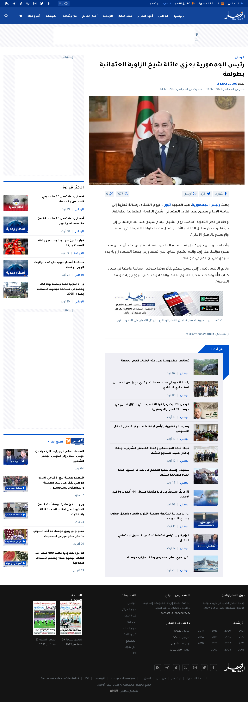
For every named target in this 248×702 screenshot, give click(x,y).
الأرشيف (100, 678)
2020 (227, 631)
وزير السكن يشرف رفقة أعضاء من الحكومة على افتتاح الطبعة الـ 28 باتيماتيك (61, 509)
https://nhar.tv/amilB (199, 334)
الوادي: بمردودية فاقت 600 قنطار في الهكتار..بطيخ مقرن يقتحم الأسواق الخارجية (59, 558)
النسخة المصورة (197, 678)
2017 (242, 637)
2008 (227, 650)
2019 (214, 631)
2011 (214, 643)
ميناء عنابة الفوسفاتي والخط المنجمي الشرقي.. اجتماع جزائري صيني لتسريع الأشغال (152, 451)
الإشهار (176, 678)
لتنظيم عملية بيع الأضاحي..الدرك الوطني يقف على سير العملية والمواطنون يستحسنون (61, 483)
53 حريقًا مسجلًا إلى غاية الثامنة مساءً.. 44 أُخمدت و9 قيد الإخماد (150, 495)
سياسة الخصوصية (123, 678)
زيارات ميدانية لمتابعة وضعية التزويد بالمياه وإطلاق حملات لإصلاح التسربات (149, 517)
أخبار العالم (89, 16)
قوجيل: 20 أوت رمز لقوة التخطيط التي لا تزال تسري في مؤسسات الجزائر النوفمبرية (152, 407)
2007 (214, 650)
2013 (242, 643)
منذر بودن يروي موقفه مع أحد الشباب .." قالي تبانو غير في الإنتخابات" (58, 534)
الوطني (163, 16)
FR (20, 16)
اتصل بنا (145, 678)
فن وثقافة (70, 16)
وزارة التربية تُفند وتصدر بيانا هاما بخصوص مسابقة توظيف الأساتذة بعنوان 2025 (60, 289)
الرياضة (108, 16)
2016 (228, 637)
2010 (201, 643)
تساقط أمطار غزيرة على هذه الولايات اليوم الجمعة (59, 265)
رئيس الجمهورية (206, 205)
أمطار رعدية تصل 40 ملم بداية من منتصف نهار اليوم (61, 221)
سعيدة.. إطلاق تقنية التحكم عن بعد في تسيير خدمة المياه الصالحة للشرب (153, 473)
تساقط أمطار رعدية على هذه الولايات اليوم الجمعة (155, 361)
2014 (201, 637)
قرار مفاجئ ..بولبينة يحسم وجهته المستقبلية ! (61, 243)
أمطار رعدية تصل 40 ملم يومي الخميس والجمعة (63, 199)
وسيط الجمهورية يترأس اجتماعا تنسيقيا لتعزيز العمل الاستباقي (151, 429)
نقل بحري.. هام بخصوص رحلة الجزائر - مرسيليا (157, 557)
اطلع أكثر (57, 441)
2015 (214, 637)
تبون (167, 205)
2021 (242, 631)
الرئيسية (179, 16)
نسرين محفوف (227, 84)
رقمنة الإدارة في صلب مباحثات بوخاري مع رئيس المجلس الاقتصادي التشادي (151, 385)
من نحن (161, 678)
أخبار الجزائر (145, 16)
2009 (241, 650)
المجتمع (51, 16)
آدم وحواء (33, 16)
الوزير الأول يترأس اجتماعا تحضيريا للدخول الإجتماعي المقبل (153, 538)
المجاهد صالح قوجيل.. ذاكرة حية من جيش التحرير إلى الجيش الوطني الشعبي (59, 456)
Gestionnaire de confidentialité (60, 678)
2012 (228, 643)
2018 (201, 631)
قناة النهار (125, 16)
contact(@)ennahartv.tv (175, 613)
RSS (87, 678)
